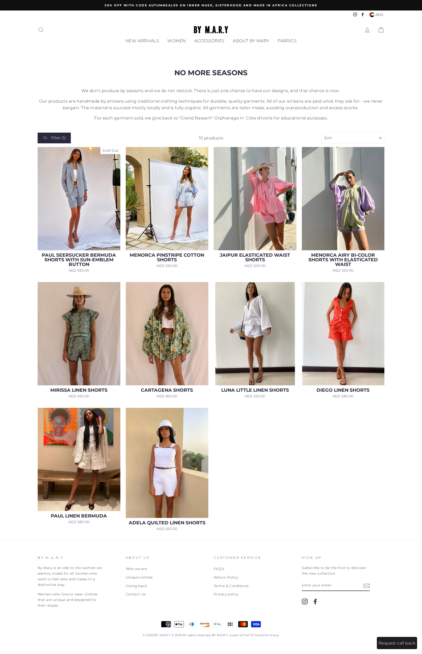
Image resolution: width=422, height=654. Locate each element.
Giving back (136, 586)
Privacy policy (226, 594)
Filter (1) (58, 138)
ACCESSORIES (209, 40)
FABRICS (287, 40)
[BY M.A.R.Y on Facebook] (315, 601)
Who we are (136, 569)
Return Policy (226, 577)
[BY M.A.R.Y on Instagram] (305, 601)
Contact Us (136, 594)
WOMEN (176, 40)
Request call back (397, 643)
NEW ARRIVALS (142, 40)
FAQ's (219, 569)
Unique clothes (139, 577)
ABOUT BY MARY (251, 40)
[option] (211, 5)
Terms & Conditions (231, 586)
